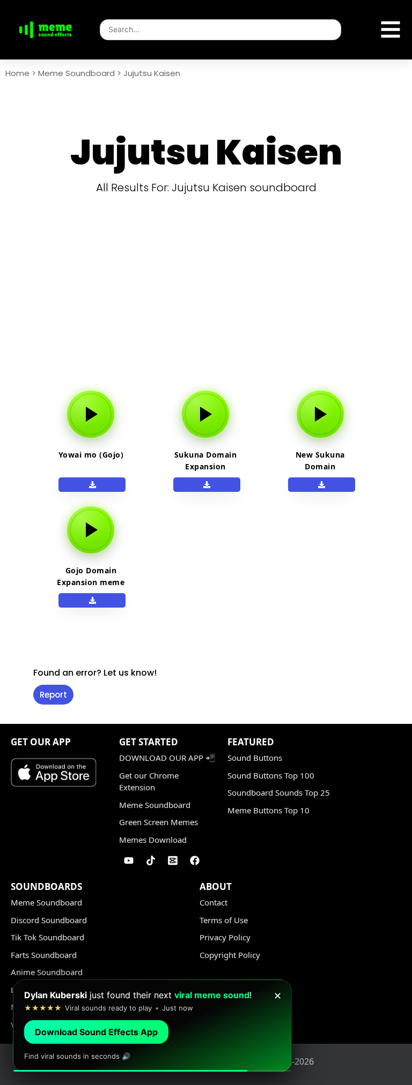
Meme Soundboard (76, 73)
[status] (152, 1025)
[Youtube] (128, 860)
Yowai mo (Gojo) (91, 455)
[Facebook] (194, 860)
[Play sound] (90, 414)
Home (17, 73)
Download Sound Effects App (96, 1032)
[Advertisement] (209, 304)
